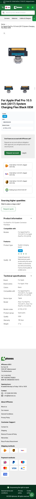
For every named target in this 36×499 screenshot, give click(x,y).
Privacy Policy (5, 417)
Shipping (4, 430)
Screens (7, 18)
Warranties (4, 438)
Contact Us (4, 427)
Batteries (14, 18)
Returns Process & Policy (9, 434)
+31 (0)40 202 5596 (10, 393)
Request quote (8, 209)
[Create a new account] (28, 7)
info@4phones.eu (10, 396)
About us (4, 406)
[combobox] (7, 7)
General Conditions (7, 414)
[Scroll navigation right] (34, 18)
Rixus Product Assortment (9, 441)
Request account (12, 153)
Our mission (5, 410)
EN (9, 7)
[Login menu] (32, 7)
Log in (24, 153)
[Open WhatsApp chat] (31, 494)
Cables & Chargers (25, 18)
